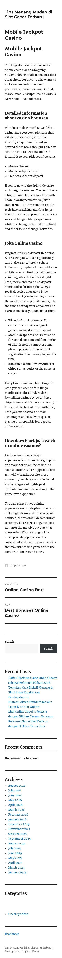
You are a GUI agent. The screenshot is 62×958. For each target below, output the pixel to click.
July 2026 (14, 790)
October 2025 (17, 833)
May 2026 (15, 800)
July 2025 (14, 848)
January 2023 (17, 872)
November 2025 (19, 829)
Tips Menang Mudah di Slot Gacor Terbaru (28, 14)
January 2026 (17, 819)
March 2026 (16, 809)
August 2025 (16, 843)
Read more (12, 934)
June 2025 (15, 853)
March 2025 (16, 867)
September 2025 (19, 838)
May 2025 (15, 858)
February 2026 (18, 814)
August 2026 (17, 785)
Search (9, 641)
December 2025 (19, 824)
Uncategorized (18, 914)
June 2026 (15, 795)
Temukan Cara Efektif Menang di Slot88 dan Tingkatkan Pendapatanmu (30, 692)
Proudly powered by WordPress (22, 951)
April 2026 (15, 805)
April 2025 (15, 862)
